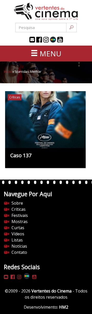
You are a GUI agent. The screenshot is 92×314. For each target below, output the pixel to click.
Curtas (18, 228)
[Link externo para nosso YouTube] (60, 39)
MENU (49, 53)
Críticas (19, 209)
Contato (19, 252)
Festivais (20, 215)
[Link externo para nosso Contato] (32, 39)
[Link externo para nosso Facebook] (39, 39)
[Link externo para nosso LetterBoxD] (53, 40)
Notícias (19, 246)
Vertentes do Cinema (51, 291)
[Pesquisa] (71, 27)
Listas (17, 240)
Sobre (17, 203)
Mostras (20, 221)
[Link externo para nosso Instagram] (46, 39)
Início (8, 71)
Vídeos (18, 234)
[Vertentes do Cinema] (46, 11)
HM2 (63, 307)
